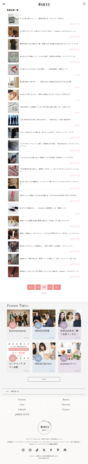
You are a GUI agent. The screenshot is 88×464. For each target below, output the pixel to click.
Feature (66, 409)
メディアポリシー (19, 442)
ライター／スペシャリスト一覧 (63, 442)
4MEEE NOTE (22, 414)
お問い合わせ (46, 439)
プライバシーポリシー (33, 442)
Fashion (22, 399)
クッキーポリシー (46, 442)
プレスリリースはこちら (32, 439)
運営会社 (76, 442)
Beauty (66, 399)
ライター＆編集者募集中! (50, 444)
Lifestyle (22, 409)
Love (22, 404)
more (44, 379)
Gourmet (66, 404)
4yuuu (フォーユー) (35, 444)
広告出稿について (56, 439)
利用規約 (10, 442)
